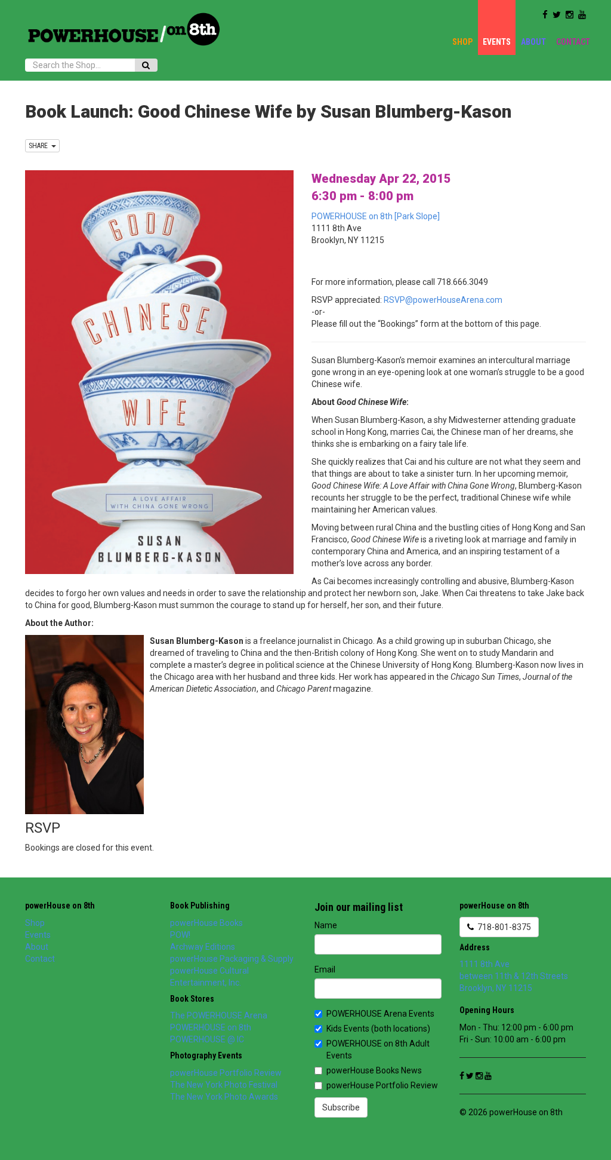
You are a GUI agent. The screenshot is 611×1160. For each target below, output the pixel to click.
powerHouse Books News (374, 1070)
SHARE (40, 146)
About (533, 42)
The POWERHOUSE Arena (218, 1015)
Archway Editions (202, 947)
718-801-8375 (502, 927)
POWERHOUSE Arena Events (380, 1013)
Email (324, 969)
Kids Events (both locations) (378, 1028)
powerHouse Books (206, 923)
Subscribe (341, 1107)
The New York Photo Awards (224, 1096)
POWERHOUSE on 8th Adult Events (378, 1049)
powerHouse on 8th (60, 905)
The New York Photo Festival (223, 1085)
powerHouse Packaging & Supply (232, 958)
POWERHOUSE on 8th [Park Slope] (375, 216)
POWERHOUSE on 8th (210, 1027)
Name (325, 925)
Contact (573, 42)
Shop (462, 42)
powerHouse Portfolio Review (226, 1073)
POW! (180, 935)
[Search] (146, 65)
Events (497, 42)
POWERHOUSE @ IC (207, 1039)
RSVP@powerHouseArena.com (443, 300)
